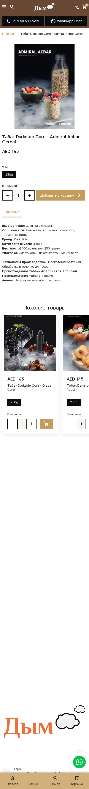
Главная (12, 780)
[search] (12, 7)
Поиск (55, 780)
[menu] (4, 7)
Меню (33, 780)
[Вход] (76, 7)
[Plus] (29, 195)
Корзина (76, 780)
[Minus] (7, 195)
